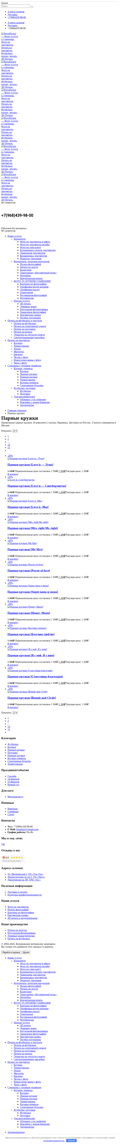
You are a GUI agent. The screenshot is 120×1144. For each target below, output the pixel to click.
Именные (13, 808)
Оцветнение (26, 292)
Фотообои (25, 275)
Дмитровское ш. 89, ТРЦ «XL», (24, 879)
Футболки (25, 391)
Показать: (6, 430)
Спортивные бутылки (31, 385)
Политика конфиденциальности (25, 894)
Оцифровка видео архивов (34, 286)
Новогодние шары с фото (27, 360)
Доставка (12, 14)
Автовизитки (27, 405)
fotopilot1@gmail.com (27, 829)
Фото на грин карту (30, 247)
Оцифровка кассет (30, 289)
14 (9, 444)
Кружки (18, 343)
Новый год (13, 784)
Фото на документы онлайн (35, 244)
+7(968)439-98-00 (17, 17)
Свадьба (12, 776)
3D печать (25, 303)
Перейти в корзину (11, 952)
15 (9, 447)
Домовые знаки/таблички (21, 935)
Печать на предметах (19, 340)
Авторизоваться (16, 1132)
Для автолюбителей (24, 396)
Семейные (13, 811)
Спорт (11, 814)
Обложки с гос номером (33, 399)
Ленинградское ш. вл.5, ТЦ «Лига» (26, 877)
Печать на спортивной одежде (30, 326)
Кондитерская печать (31, 278)
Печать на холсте (29, 267)
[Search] (32, 6)
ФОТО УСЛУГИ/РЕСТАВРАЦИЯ (32, 281)
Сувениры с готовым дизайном (24, 365)
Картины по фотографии (33, 284)
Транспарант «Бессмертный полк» (38, 272)
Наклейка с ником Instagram (35, 402)
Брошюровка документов (33, 255)
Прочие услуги (22, 301)
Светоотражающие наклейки (29, 337)
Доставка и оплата (17, 892)
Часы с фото (20, 363)
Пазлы (17, 348)
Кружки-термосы (29, 382)
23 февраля (13, 781)
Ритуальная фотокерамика (34, 309)
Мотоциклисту (15, 796)
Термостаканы (21, 346)
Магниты (19, 351)
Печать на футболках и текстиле (25, 320)
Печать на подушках (25, 329)
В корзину (13, 474)
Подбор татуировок (30, 317)
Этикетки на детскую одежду (29, 334)
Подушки (25, 393)
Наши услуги (15, 236)
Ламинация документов (32, 253)
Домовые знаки (28, 306)
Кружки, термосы (23, 368)
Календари (26, 270)
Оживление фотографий (33, 312)
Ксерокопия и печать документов (38, 250)
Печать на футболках (25, 323)
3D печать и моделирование (23, 918)
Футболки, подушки (24, 388)
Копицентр (20, 239)
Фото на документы (18, 906)
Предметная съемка (30, 315)
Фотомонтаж (27, 298)
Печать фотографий (30, 264)
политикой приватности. (54, 1140)
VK (3, 844)
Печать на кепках (23, 332)
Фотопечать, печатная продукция (31, 261)
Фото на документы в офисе (35, 241)
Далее (26, 952)
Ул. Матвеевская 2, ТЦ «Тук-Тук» (25, 874)
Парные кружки (28, 374)
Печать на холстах (17, 930)
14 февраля (13, 779)
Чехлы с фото (21, 357)
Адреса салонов (16, 11)
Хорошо (71, 1140)
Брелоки (18, 354)
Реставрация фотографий (33, 295)
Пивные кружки (29, 377)
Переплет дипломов (30, 258)
